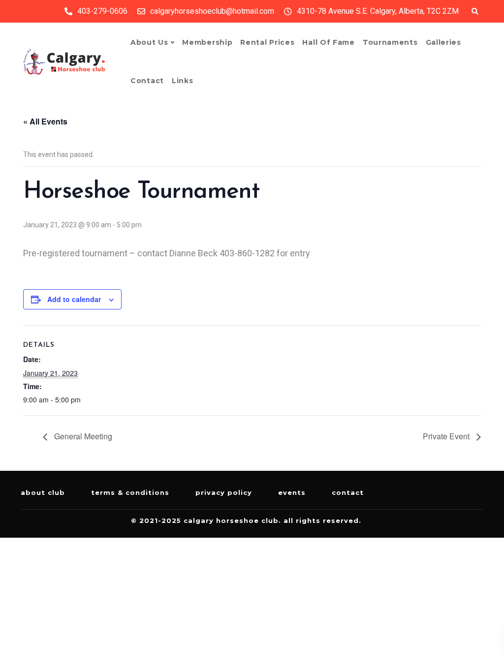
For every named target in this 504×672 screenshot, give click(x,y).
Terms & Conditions (130, 492)
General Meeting (82, 436)
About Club (43, 492)
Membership (207, 42)
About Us (149, 42)
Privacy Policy (223, 492)
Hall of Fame (328, 42)
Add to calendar (74, 299)
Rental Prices (267, 42)
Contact (147, 80)
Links (182, 80)
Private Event (447, 436)
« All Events (45, 121)
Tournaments (390, 42)
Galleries (443, 42)
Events (292, 492)
